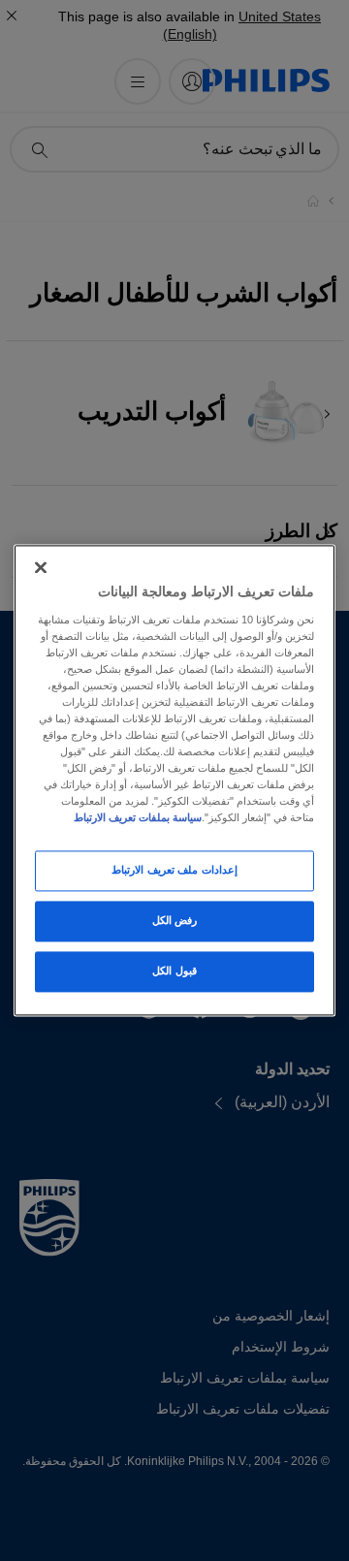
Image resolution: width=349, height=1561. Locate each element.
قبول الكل (174, 971)
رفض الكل (175, 921)
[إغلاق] (40, 567)
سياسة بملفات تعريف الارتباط (138, 818)
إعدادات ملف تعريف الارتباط (174, 870)
